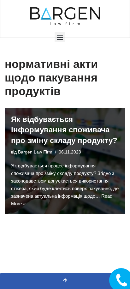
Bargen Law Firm (35, 152)
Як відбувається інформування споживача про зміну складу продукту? (64, 130)
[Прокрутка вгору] (65, 281)
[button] (60, 37)
